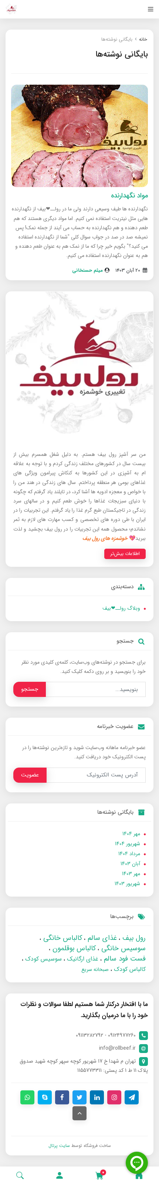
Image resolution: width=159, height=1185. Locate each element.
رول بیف (133, 938)
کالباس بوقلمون (73, 948)
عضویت (30, 775)
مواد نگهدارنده (129, 195)
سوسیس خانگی (122, 948)
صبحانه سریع (95, 969)
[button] (59, 1175)
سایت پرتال (59, 1145)
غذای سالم (101, 938)
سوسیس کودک (42, 959)
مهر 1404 (131, 834)
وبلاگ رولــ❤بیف (121, 608)
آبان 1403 (130, 864)
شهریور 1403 (127, 884)
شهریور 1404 (127, 844)
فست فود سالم (124, 958)
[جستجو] (20, 1175)
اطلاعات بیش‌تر (125, 554)
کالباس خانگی (61, 938)
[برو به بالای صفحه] (79, 1113)
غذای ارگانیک (81, 959)
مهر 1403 (131, 874)
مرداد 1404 (129, 854)
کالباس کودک (129, 969)
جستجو (29, 689)
